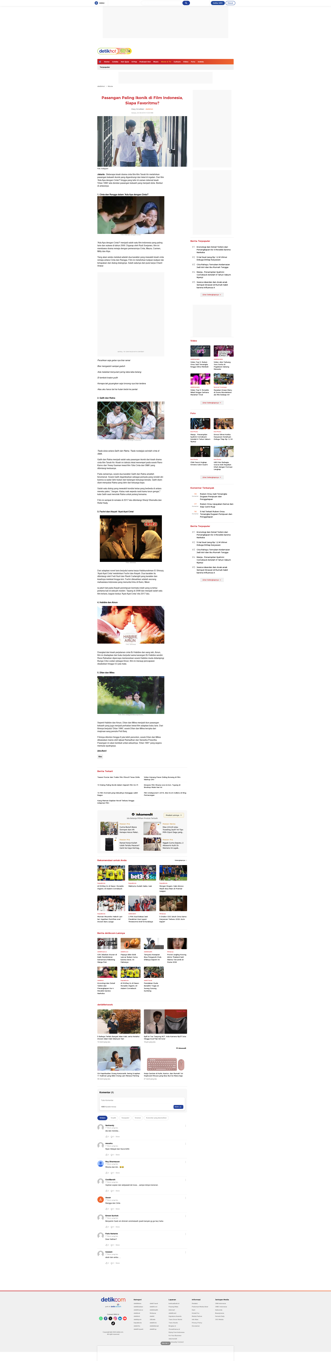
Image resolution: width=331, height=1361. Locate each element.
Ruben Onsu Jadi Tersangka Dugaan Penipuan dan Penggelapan (213, 497)
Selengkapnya (180, 860)
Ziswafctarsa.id (174, 1329)
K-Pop (134, 62)
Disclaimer (196, 1326)
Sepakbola (138, 1323)
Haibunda (218, 1310)
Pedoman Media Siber (200, 1307)
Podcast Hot (145, 62)
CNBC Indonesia (221, 1307)
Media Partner (197, 1316)
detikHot (101, 86)
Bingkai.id (172, 1326)
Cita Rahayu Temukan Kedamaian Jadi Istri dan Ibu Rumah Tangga (213, 265)
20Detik (152, 1319)
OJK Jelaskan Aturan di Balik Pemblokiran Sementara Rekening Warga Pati (107, 958)
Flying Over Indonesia (176, 1332)
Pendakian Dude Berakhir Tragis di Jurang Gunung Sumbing (151, 987)
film (100, 757)
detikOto (137, 1326)
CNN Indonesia (220, 1303)
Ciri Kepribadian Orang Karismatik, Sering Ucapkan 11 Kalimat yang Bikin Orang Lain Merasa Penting (118, 1074)
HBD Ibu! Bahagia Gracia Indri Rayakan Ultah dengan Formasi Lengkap (223, 465)
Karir (193, 1310)
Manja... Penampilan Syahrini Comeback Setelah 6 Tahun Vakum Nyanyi (214, 275)
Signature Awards (175, 1316)
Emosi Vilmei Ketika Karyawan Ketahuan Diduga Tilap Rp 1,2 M (223, 436)
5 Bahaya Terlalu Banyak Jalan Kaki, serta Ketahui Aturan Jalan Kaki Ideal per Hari (118, 1037)
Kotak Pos (195, 1313)
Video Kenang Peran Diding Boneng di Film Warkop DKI (162, 778)
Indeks (201, 62)
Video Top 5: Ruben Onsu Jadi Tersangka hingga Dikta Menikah (199, 364)
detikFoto (153, 1323)
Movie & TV (166, 62)
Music (156, 62)
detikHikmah (154, 1326)
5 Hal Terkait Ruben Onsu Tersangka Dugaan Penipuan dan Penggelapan (216, 514)
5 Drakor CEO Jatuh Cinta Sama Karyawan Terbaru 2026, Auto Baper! (172, 919)
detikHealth (154, 1310)
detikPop (153, 1329)
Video (185, 62)
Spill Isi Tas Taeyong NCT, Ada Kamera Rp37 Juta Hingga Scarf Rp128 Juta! (165, 1037)
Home (107, 62)
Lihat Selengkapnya (210, 295)
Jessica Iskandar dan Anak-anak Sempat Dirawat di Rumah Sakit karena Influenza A (212, 285)
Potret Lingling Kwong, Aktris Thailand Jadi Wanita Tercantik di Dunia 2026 (177, 958)
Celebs (115, 62)
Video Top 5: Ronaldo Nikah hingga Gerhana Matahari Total (199, 392)
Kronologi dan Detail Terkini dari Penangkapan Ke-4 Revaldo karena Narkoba (106, 988)
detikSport (137, 1319)
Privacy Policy (197, 1323)
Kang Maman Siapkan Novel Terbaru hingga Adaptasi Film (115, 802)
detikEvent (172, 1313)
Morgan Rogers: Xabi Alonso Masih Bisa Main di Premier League (171, 888)
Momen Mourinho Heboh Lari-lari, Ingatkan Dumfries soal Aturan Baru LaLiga (110, 919)
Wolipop (153, 1313)
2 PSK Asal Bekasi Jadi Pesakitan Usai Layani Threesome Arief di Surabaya (140, 919)
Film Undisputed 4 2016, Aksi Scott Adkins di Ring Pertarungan (165, 794)
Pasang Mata (173, 1307)
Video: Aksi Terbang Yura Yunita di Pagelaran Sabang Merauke (222, 365)
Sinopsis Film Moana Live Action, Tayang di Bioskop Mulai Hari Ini (162, 786)
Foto (193, 62)
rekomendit (173, 1339)
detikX (152, 1316)
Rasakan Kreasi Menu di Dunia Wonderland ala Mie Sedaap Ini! (223, 392)
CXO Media (219, 1319)
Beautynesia (219, 1313)
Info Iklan (195, 1319)
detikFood (153, 1307)
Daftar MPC (218, 3)
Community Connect (176, 1342)
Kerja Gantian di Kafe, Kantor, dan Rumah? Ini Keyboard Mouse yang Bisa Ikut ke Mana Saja (163, 1074)
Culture (177, 62)
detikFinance (138, 1310)
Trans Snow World (175, 1319)
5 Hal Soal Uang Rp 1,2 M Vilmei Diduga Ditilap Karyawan (212, 258)
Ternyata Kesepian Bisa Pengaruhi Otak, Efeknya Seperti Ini (153, 957)
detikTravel (154, 1303)
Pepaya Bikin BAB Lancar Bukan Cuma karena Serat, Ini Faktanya (129, 958)
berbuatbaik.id (174, 1303)
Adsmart (172, 1310)
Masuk (230, 3)
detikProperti (138, 1329)
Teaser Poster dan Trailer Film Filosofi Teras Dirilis (118, 777)
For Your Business (175, 1335)
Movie (110, 86)
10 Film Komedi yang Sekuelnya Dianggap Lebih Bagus (117, 794)
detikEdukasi (138, 1307)
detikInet (137, 1313)
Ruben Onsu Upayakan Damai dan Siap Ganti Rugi (216, 505)
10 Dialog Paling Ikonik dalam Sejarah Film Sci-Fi (117, 785)
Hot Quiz (125, 62)
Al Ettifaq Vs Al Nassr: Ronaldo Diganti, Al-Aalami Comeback (110, 887)
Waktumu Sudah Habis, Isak (140, 886)
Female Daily (219, 1316)
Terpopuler (105, 67)
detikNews (137, 1303)
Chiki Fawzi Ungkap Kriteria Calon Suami (199, 463)
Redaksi (195, 1303)
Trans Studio (173, 1323)
